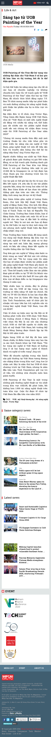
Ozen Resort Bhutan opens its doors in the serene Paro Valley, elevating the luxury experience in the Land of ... (32, 485)
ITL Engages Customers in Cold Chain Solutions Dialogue (32, 529)
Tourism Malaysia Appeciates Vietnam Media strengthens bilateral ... (32, 560)
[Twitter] (38, 30)
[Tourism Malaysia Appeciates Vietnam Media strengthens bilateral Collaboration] (10, 558)
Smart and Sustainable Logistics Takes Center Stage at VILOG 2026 (33, 509)
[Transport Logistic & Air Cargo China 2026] (10, 518)
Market (38, 731)
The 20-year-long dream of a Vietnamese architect (31, 461)
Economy (12, 731)
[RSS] (46, 30)
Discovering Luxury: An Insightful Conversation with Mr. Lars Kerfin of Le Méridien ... (32, 444)
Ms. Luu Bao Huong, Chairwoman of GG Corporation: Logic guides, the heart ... (33, 431)
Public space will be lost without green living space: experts (31, 472)
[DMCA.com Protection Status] (10, 723)
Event (10, 591)
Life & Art (17, 734)
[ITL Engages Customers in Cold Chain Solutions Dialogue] (10, 528)
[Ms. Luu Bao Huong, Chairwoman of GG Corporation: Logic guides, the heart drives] (10, 430)
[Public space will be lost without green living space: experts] (10, 471)
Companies (22, 731)
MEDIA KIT (9, 668)
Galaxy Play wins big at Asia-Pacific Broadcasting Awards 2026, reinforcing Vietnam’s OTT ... (32, 572)
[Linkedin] (42, 30)
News (4, 731)
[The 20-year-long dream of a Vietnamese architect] (10, 461)
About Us (39, 668)
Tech (31, 731)
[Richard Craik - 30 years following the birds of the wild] (10, 420)
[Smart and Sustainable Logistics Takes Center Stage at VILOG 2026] (10, 507)
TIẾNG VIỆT (41, 3)
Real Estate (6, 734)
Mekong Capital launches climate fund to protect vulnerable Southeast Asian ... (32, 549)
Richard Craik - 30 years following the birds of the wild (32, 420)
